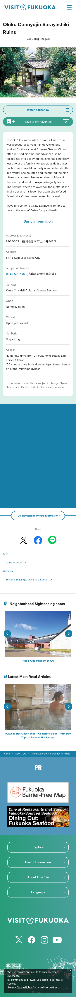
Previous (7, 633)
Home (7, 753)
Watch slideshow (38, 110)
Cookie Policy (24, 987)
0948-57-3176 (15, 274)
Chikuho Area (14, 562)
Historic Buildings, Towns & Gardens (26, 579)
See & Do (20, 753)
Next (68, 633)
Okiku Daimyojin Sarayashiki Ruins (50, 753)
